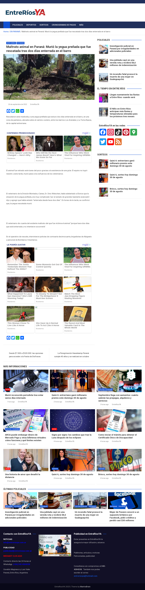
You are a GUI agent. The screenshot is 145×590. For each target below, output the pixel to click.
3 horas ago (104, 404)
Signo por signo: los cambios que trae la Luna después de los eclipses (71, 436)
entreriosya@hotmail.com (85, 576)
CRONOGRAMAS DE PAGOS (64, 25)
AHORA (8, 389)
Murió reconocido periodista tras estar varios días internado (24, 396)
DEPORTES (31, 25)
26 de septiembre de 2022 (17, 104)
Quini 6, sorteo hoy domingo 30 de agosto (124, 176)
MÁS (81, 25)
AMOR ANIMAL (11, 43)
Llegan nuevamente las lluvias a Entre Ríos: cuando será (124, 96)
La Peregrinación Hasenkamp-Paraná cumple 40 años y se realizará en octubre (71, 355)
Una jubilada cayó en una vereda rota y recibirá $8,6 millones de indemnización (123, 63)
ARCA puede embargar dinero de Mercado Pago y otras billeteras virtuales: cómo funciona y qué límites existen (25, 437)
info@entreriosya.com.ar (14, 542)
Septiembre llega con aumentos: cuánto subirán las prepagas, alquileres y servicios (118, 398)
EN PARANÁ (20, 43)
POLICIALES (17, 25)
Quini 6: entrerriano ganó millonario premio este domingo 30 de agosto (122, 163)
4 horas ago (58, 441)
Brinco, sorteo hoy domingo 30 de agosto (123, 190)
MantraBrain (85, 586)
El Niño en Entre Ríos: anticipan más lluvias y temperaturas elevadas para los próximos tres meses (123, 112)
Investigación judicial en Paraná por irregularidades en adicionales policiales (124, 49)
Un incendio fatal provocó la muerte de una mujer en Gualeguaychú (123, 77)
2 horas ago (58, 402)
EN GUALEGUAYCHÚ (81, 506)
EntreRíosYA (34, 104)
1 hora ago (11, 402)
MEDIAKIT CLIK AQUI (12, 556)
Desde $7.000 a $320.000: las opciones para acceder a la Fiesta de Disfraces (26, 355)
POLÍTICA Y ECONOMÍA (105, 389)
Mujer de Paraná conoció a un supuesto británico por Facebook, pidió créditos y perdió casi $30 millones (124, 516)
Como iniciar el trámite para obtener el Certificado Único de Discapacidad (117, 436)
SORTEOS (44, 25)
